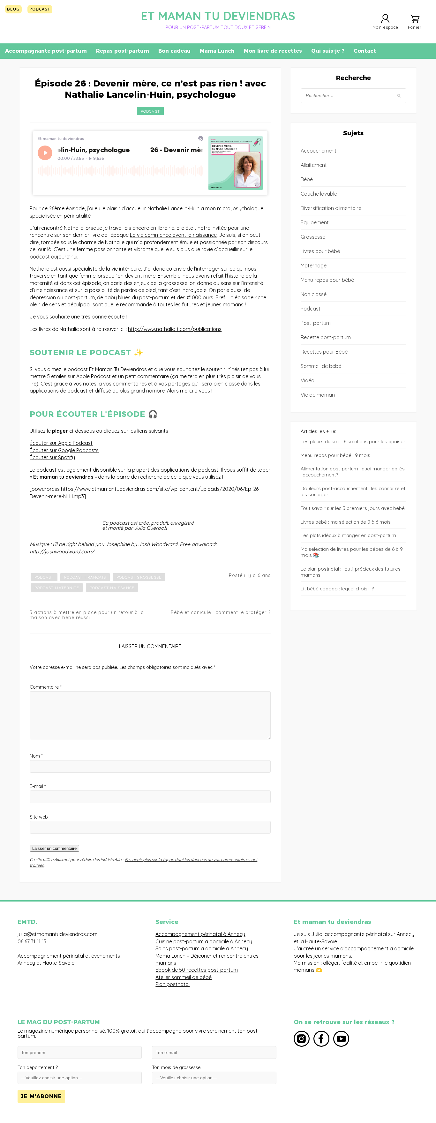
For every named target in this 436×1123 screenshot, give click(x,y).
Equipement (315, 222)
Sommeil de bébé (321, 366)
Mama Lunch (217, 51)
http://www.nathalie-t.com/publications (175, 329)
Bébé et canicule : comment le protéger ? (221, 612)
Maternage (314, 265)
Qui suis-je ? (327, 51)
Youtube (341, 1039)
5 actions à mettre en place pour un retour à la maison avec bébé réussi (87, 615)
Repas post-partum (122, 51)
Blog (13, 8)
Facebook (321, 1039)
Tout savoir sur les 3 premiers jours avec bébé (353, 508)
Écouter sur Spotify (52, 457)
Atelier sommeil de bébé (183, 977)
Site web (39, 817)
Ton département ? (38, 1067)
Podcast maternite (56, 587)
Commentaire (45, 687)
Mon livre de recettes (273, 51)
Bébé (307, 179)
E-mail (38, 786)
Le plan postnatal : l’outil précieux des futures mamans (351, 572)
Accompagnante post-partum (46, 51)
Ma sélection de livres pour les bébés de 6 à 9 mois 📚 (352, 552)
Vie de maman (318, 395)
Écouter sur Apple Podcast (61, 443)
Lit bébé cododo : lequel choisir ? (337, 589)
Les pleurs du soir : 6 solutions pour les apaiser (353, 441)
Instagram (302, 1039)
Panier (415, 27)
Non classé (314, 294)
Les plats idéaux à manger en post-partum (348, 535)
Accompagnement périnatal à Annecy (200, 934)
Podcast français (85, 577)
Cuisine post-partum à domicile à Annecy (203, 941)
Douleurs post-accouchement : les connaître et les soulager (353, 491)
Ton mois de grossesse (176, 1067)
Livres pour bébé (320, 251)
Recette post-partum (326, 337)
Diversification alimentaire (331, 208)
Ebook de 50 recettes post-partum (196, 970)
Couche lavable (319, 194)
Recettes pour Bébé (324, 351)
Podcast (39, 8)
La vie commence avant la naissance (173, 235)
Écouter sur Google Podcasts (64, 450)
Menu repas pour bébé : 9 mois (335, 455)
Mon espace (385, 27)
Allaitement (314, 165)
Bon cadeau (174, 51)
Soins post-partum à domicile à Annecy (201, 948)
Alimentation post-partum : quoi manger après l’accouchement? (353, 472)
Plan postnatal (172, 984)
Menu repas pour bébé (327, 280)
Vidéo (307, 380)
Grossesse (313, 237)
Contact (365, 51)
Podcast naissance (112, 587)
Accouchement (318, 150)
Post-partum (316, 323)
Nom (36, 756)
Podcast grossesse (139, 577)
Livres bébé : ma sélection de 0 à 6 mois (346, 522)
